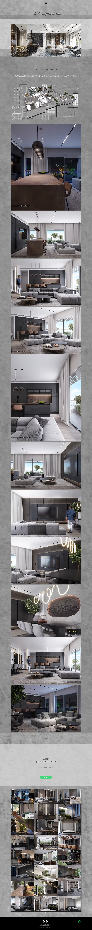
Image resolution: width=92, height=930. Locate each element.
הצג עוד (46, 912)
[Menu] (46, 2)
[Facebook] (44, 921)
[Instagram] (47, 921)
